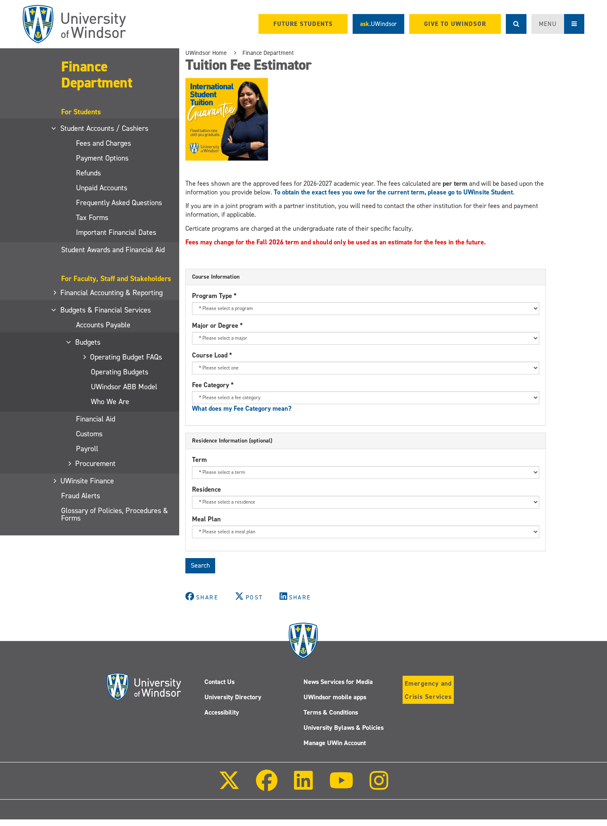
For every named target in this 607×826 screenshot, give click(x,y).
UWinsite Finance (87, 481)
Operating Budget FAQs (126, 357)
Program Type (214, 295)
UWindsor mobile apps (335, 697)
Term (199, 459)
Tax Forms (92, 217)
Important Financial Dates (116, 232)
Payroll (87, 449)
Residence (206, 489)
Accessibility (221, 712)
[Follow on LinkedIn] (303, 786)
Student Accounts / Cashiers (104, 128)
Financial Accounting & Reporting (112, 293)
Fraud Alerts (80, 496)
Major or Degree (217, 325)
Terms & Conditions (331, 712)
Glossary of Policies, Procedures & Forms (114, 514)
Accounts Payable (103, 325)
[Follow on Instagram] (379, 786)
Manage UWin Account (335, 742)
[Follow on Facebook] (267, 786)
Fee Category (213, 385)
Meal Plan (206, 519)
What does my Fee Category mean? (242, 408)
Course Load (212, 355)
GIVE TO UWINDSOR (455, 24)
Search (200, 565)
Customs (89, 434)
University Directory (232, 697)
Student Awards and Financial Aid (113, 250)
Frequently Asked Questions (119, 203)
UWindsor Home (206, 53)
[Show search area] (516, 24)
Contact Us (219, 681)
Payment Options (102, 158)
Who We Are (110, 402)
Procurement (96, 464)
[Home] (74, 24)
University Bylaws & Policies (344, 727)
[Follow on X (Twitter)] (229, 786)
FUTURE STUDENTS (303, 24)
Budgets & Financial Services (106, 310)
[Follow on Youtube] (341, 786)
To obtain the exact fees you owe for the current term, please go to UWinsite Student (393, 192)
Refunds (88, 173)
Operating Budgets (119, 372)
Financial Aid (95, 419)
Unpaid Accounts (101, 188)
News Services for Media (338, 681)
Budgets (88, 342)
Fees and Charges (103, 143)
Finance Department (96, 74)
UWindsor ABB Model (124, 387)
